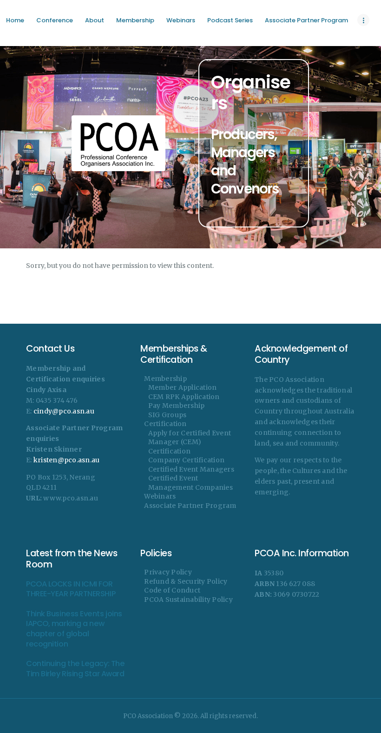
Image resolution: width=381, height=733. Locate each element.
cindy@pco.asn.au (63, 411)
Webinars (160, 496)
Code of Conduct (172, 590)
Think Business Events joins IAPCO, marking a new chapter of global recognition (74, 629)
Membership (165, 378)
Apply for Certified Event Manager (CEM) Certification (189, 442)
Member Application (182, 387)
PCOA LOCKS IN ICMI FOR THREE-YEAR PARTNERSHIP (70, 589)
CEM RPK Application (184, 397)
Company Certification (186, 460)
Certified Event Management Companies (190, 483)
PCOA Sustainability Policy (188, 599)
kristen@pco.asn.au (66, 460)
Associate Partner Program (190, 505)
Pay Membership (176, 405)
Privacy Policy (168, 572)
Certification (165, 424)
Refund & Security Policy (185, 581)
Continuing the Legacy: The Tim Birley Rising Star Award (75, 669)
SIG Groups (167, 415)
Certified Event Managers (191, 469)
